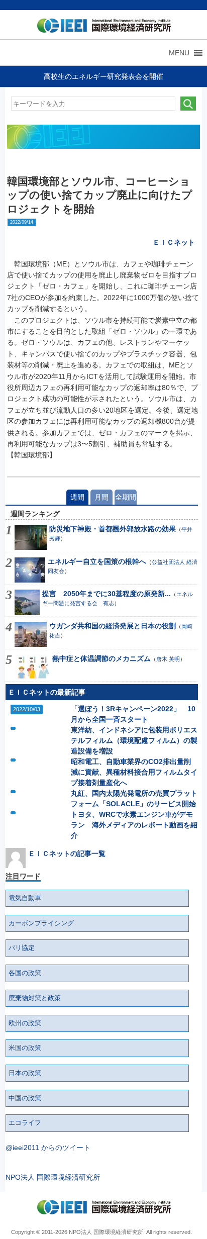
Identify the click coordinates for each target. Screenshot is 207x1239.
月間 (101, 497)
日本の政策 (25, 1073)
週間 (77, 497)
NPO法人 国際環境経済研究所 (53, 1177)
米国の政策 (25, 1048)
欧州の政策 (25, 1023)
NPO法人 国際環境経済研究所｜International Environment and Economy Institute (101, 27)
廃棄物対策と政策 (35, 998)
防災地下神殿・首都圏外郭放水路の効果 (112, 529)
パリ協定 (22, 947)
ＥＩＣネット (174, 242)
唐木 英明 (168, 659)
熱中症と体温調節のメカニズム (101, 658)
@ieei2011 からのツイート (48, 1147)
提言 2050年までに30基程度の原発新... (106, 594)
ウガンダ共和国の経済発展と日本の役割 (112, 626)
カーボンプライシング (41, 923)
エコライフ (25, 1122)
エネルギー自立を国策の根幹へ (97, 561)
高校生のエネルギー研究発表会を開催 (103, 76)
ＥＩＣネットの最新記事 (46, 692)
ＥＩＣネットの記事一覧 (67, 853)
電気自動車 (25, 898)
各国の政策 (25, 973)
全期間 (125, 497)
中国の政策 (25, 1098)
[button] (179, 52)
